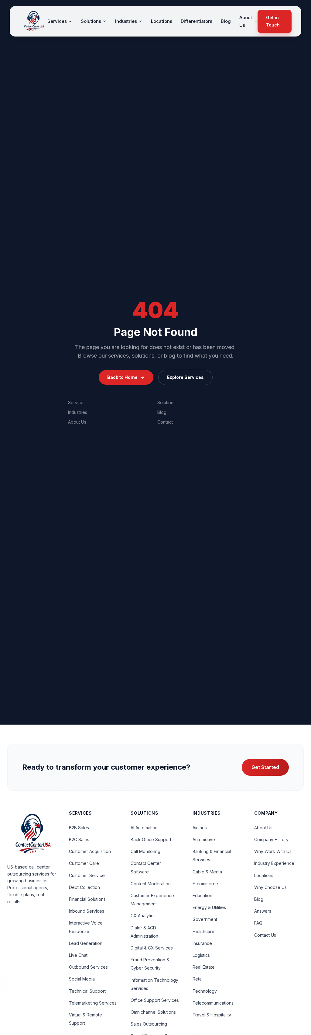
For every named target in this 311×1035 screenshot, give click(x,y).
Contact (165, 422)
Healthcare (203, 931)
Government (205, 919)
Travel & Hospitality (212, 1014)
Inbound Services (86, 911)
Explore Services (185, 377)
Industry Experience (274, 863)
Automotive (204, 839)
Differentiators (196, 21)
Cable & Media (207, 871)
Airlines (200, 827)
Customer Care (84, 863)
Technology (205, 991)
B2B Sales (79, 827)
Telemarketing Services (93, 1002)
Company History (271, 839)
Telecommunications (213, 1002)
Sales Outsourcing (149, 1023)
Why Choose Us (270, 887)
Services (57, 21)
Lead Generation (85, 943)
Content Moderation (151, 883)
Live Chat (78, 955)
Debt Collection (84, 887)
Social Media (82, 978)
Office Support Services (155, 1000)
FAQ (258, 922)
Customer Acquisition (90, 851)
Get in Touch (273, 21)
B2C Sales (79, 839)
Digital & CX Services (152, 947)
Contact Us (265, 935)
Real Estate (204, 967)
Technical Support (87, 991)
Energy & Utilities (209, 907)
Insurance (202, 943)
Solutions (91, 21)
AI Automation (144, 827)
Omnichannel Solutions (153, 1012)
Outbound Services (88, 967)
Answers (262, 911)
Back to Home (122, 377)
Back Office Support (151, 839)
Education (202, 895)
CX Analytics (143, 915)
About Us (245, 21)
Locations (161, 21)
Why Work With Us (273, 851)
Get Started (265, 767)
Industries (126, 21)
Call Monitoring (145, 851)
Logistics (201, 955)
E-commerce (205, 883)
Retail (198, 978)
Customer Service (87, 875)
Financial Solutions (87, 899)
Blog (226, 21)
